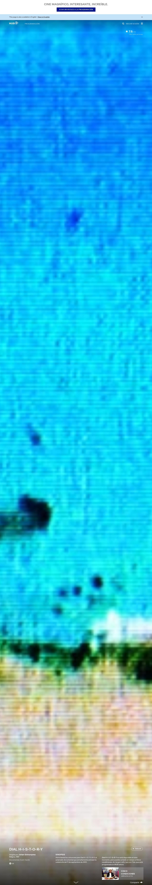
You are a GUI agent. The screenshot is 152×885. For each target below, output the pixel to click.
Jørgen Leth (127, 876)
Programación (32, 24)
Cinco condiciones (128, 872)
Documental (14, 860)
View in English (44, 17)
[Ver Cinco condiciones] (110, 873)
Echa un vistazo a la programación (76, 9)
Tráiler (138, 849)
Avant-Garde (25, 860)
